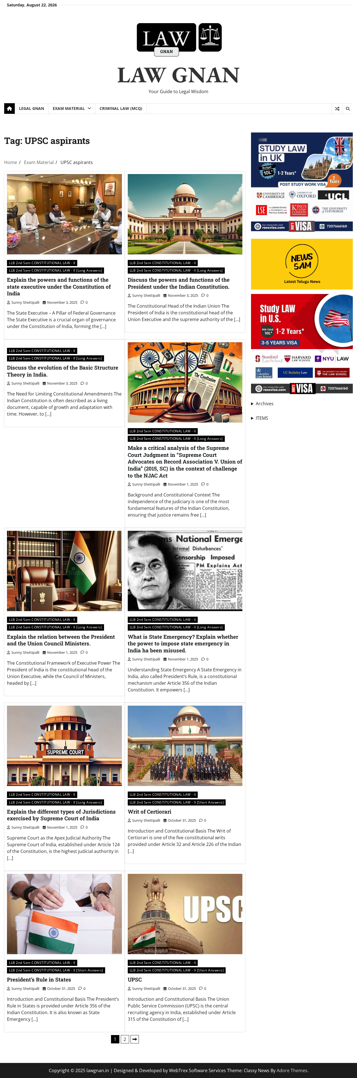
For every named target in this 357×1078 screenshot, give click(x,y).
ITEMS (262, 418)
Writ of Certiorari (149, 811)
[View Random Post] (337, 108)
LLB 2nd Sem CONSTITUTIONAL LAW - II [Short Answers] (177, 802)
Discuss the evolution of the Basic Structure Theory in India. (62, 371)
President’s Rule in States (39, 979)
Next (135, 1039)
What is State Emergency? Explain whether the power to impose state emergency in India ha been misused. (183, 643)
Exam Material (69, 108)
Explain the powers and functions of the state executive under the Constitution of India (59, 286)
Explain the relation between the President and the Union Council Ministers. (61, 640)
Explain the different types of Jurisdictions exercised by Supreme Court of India (61, 815)
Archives (265, 404)
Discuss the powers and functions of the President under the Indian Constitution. (179, 283)
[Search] (347, 108)
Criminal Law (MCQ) (121, 108)
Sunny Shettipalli (25, 302)
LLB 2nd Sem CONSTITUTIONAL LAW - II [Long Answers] (55, 270)
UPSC (135, 979)
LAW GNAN (178, 74)
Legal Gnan (31, 108)
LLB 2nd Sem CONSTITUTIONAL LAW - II (42, 263)
